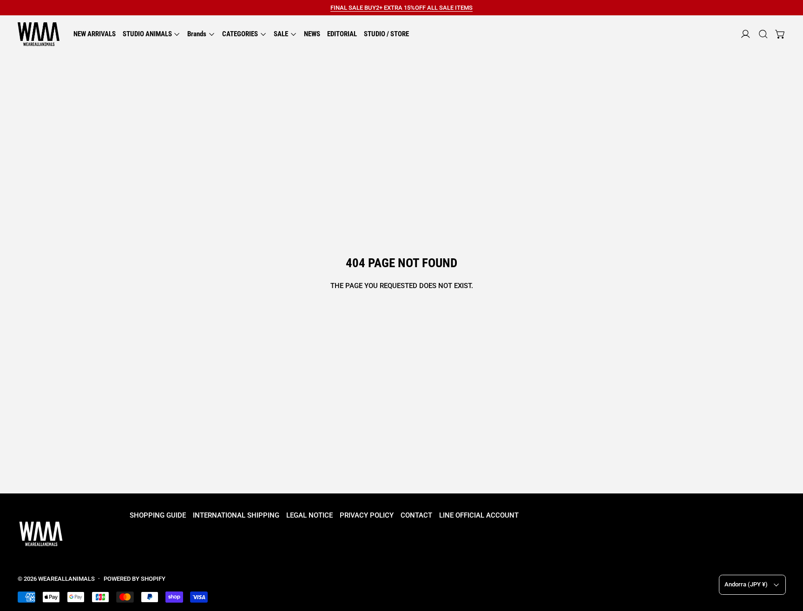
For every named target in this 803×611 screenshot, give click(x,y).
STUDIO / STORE (386, 34)
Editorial (342, 34)
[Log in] (745, 34)
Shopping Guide (158, 515)
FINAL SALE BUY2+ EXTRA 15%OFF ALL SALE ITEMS (401, 7)
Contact (416, 515)
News (312, 34)
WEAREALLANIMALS (66, 578)
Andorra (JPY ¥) (746, 584)
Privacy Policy (367, 515)
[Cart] (780, 34)
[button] (763, 34)
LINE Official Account (479, 515)
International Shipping (236, 515)
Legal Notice (309, 515)
